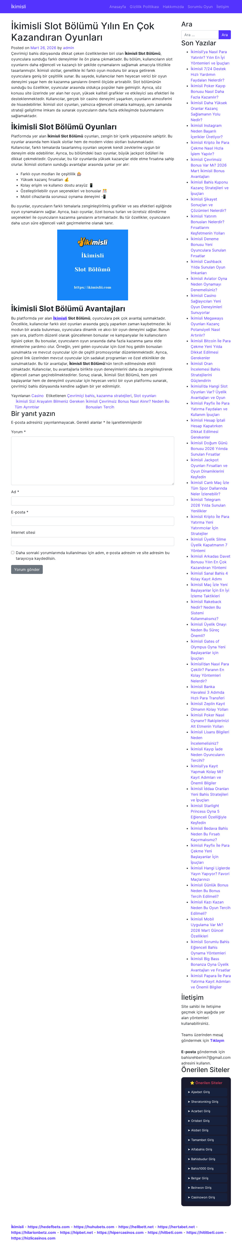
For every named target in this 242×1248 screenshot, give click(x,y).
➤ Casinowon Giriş (201, 1197)
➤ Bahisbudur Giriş (201, 1159)
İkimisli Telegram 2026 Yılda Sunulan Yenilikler (208, 505)
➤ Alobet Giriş (198, 1130)
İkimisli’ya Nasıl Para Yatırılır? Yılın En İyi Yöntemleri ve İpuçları (210, 57)
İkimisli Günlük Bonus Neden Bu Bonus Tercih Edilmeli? (209, 891)
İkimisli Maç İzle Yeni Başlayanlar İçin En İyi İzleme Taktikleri (210, 590)
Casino (37, 395)
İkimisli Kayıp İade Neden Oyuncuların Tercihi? (208, 755)
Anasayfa (117, 6)
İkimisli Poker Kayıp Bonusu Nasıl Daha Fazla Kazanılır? (208, 91)
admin (68, 47)
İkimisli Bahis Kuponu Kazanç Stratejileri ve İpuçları (210, 188)
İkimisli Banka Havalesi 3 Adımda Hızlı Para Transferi (208, 692)
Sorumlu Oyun (200, 6)
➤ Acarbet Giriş (199, 1111)
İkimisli (18, 6)
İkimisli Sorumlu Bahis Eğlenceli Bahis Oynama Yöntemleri (210, 947)
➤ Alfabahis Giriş (200, 1149)
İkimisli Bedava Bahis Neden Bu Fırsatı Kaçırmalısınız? (209, 834)
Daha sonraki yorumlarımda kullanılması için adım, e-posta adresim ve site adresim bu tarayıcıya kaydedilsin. (92, 555)
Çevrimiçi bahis (81, 395)
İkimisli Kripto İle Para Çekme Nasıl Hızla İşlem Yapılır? (210, 148)
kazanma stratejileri (114, 395)
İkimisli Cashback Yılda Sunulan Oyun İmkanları (208, 267)
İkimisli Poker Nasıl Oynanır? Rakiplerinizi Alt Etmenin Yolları (210, 721)
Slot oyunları (145, 395)
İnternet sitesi (23, 532)
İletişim (222, 6)
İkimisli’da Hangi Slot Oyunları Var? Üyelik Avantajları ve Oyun (209, 392)
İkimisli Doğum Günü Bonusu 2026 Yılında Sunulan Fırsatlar (209, 448)
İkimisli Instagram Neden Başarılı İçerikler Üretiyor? (207, 131)
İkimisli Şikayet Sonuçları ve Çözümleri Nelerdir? (208, 205)
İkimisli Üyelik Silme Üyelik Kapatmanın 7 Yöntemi (209, 545)
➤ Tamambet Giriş (201, 1140)
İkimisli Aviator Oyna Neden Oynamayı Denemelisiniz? (209, 284)
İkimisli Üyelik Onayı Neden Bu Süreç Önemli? (208, 630)
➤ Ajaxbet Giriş (199, 1092)
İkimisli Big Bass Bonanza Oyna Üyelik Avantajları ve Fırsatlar (210, 964)
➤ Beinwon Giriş (200, 1187)
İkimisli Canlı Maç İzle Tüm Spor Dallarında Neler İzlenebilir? (210, 488)
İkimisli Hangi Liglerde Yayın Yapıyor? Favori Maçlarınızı (210, 874)
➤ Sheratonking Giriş (203, 1101)
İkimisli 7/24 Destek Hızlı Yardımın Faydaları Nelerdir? (208, 74)
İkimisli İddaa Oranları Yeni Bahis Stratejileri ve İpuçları (210, 794)
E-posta (19, 512)
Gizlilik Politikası (144, 6)
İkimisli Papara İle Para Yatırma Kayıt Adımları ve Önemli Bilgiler (211, 981)
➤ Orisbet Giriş (199, 1121)
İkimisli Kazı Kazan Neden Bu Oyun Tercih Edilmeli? (210, 908)
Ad (15, 491)
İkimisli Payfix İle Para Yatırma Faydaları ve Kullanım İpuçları (210, 409)
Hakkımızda (173, 6)
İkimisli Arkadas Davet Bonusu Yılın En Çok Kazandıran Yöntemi (210, 562)
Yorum (18, 431)
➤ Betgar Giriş (198, 1178)
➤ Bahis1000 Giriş (201, 1168)
